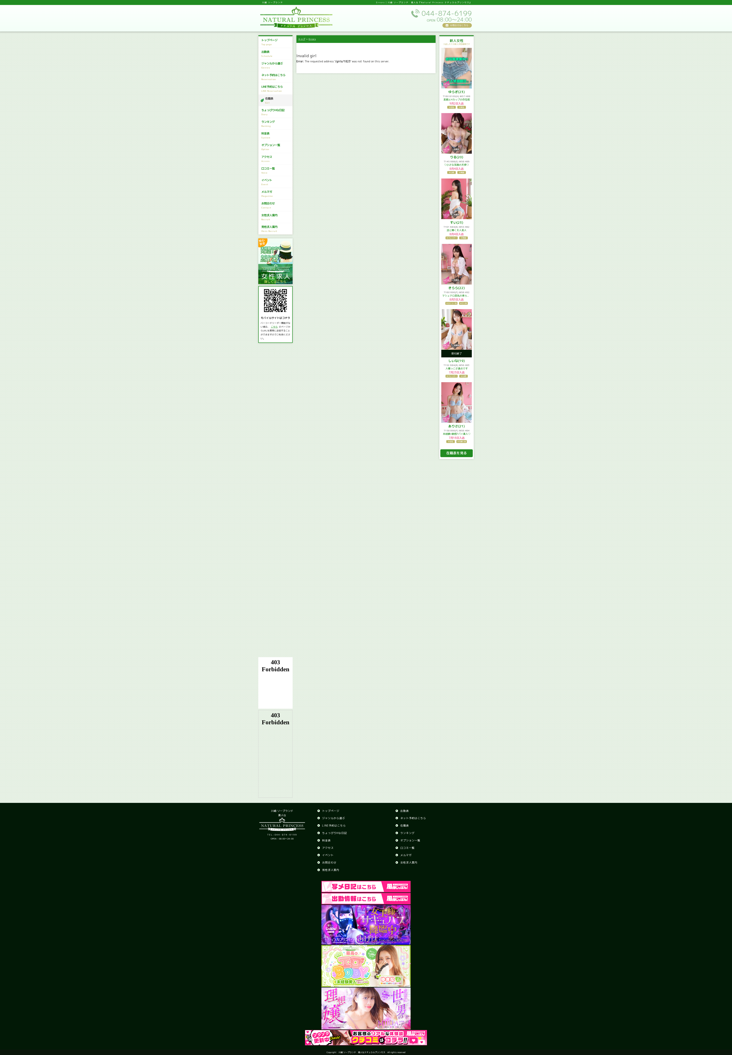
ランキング (268, 124)
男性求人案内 (269, 229)
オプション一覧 (270, 147)
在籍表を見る (456, 453)
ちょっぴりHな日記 (272, 112)
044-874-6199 (282, 834)
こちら (274, 326)
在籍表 (269, 100)
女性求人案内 (269, 217)
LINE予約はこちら (272, 88)
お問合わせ (268, 205)
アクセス (266, 159)
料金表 (265, 135)
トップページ (269, 42)
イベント (266, 182)
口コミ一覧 (268, 170)
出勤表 (267, 54)
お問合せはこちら (459, 25)
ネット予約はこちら (273, 77)
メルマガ (267, 194)
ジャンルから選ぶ (272, 65)
